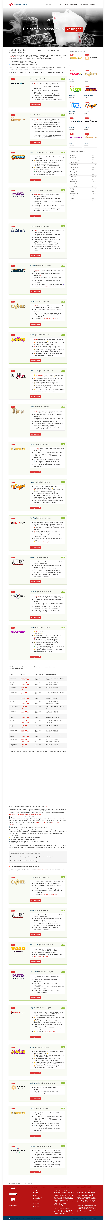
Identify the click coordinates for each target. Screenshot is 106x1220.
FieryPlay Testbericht (49, 542)
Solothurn (24, 1183)
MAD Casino (37, 194)
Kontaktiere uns (42, 869)
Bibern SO (83, 198)
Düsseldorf (37, 1198)
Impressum (94, 1218)
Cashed (37, 306)
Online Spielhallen (83, 5)
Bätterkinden (83, 162)
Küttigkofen (83, 174)
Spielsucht (75, 1218)
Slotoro (38, 632)
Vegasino (38, 270)
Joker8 (36, 339)
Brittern (83, 155)
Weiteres (92, 5)
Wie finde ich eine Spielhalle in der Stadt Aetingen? (24, 861)
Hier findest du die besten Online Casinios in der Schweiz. (25, 814)
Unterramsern (83, 165)
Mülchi (83, 191)
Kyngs (35, 411)
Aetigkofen (83, 179)
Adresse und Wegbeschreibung (25, 678)
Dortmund (37, 1203)
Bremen (37, 1205)
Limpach (83, 169)
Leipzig (36, 1201)
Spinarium (37, 596)
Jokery (35, 562)
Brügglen (83, 157)
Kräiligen (83, 189)
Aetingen (47, 79)
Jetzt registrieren (35, 104)
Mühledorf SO (83, 167)
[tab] (38, 853)
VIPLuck (36, 230)
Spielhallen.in (12, 57)
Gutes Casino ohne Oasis (41, 956)
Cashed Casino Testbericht (49, 318)
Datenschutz (87, 1218)
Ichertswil (83, 184)
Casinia (11, 824)
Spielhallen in (12, 1183)
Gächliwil (83, 201)
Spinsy (37, 449)
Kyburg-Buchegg (83, 160)
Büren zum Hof (83, 193)
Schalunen (83, 177)
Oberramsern (83, 186)
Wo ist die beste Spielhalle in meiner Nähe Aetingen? (25, 853)
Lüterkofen (83, 196)
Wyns (35, 157)
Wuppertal (37, 1206)
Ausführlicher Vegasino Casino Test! (46, 286)
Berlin (36, 1191)
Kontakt (81, 1218)
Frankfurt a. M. (38, 1197)
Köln (36, 1195)
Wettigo (53, 822)
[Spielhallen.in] (19, 4)
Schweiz (18, 1183)
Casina (36, 119)
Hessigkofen (83, 181)
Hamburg (37, 1192)
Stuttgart (37, 1200)
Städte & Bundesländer (71, 5)
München (37, 1194)
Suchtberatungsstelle (65, 1201)
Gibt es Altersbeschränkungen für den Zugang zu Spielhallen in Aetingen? (31, 857)
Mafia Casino (39, 375)
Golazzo (36, 83)
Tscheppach (83, 172)
